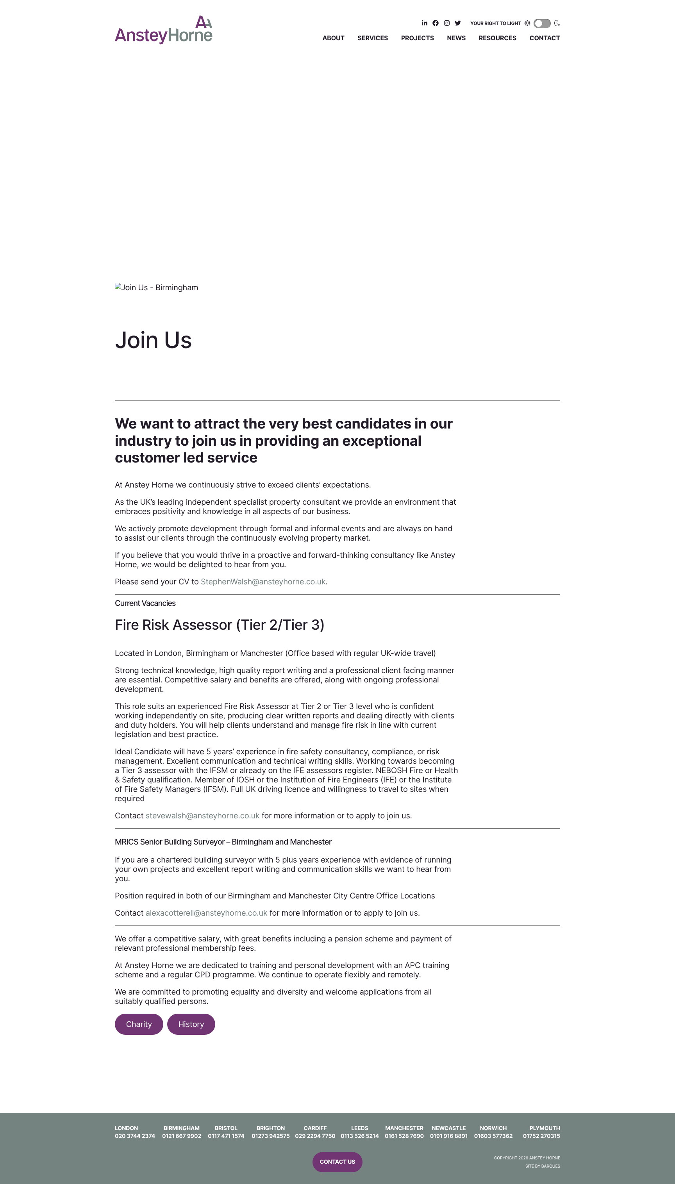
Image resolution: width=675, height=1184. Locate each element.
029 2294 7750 (315, 1136)
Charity (139, 1024)
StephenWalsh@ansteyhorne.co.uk (263, 581)
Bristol (226, 1128)
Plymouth (545, 1128)
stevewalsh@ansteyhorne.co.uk (203, 815)
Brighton (271, 1128)
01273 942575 (271, 1136)
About (334, 38)
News (456, 38)
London (126, 1128)
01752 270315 (541, 1136)
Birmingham (182, 1128)
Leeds (359, 1128)
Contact (545, 38)
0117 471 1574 (226, 1136)
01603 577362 (493, 1136)
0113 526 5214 (360, 1136)
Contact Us (337, 1162)
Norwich (493, 1128)
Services (373, 38)
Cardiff (315, 1128)
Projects (417, 38)
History (191, 1024)
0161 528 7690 (404, 1136)
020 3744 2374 (135, 1136)
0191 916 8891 (449, 1136)
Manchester (404, 1128)
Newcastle (449, 1128)
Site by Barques (542, 1166)
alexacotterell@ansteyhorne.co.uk (207, 913)
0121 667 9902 (181, 1136)
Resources (497, 38)
